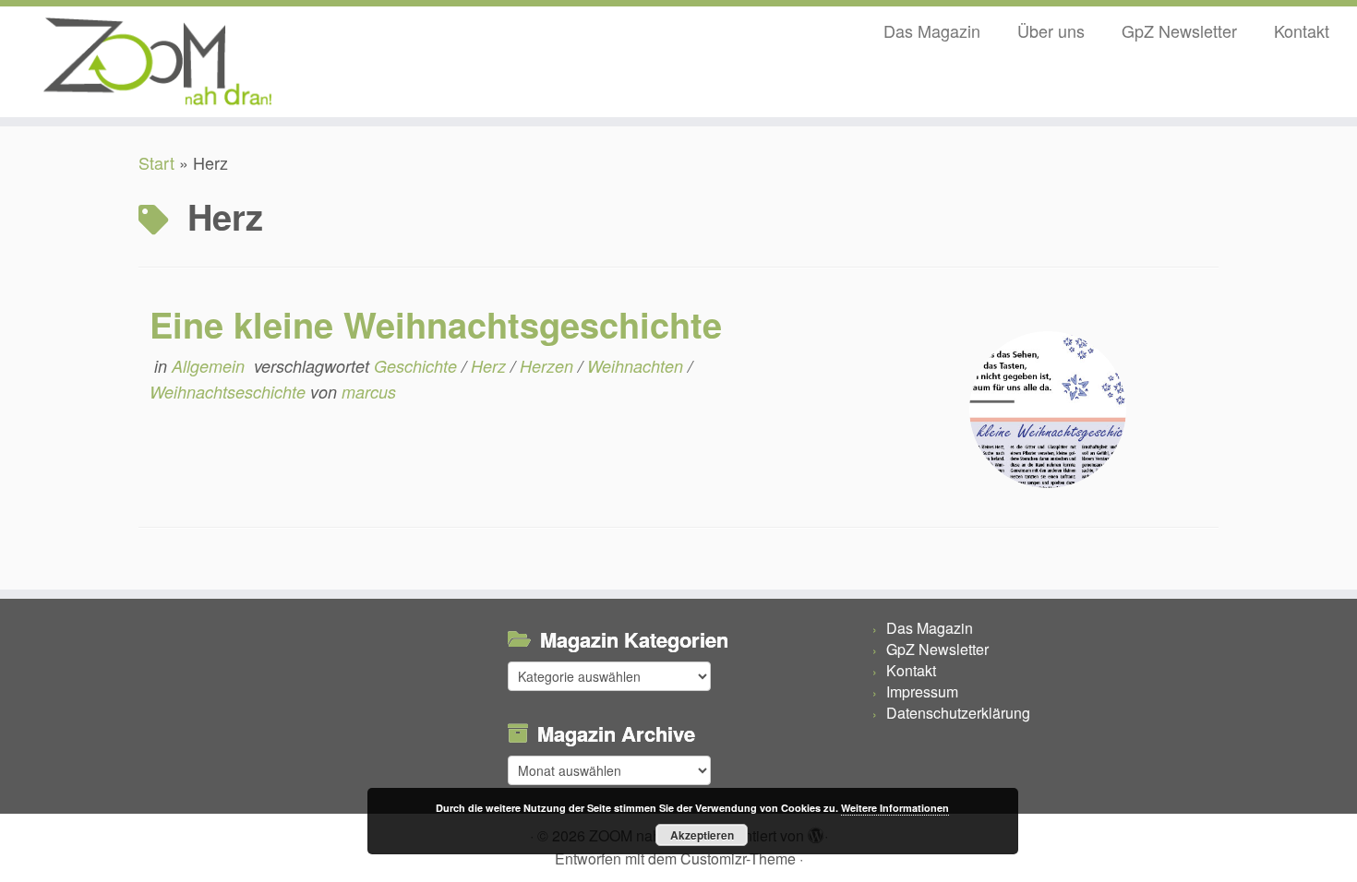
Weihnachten (637, 365)
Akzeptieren (702, 835)
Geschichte (418, 365)
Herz (490, 365)
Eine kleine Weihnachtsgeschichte (436, 324)
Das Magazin (931, 30)
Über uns (1051, 30)
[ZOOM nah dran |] (156, 62)
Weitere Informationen (895, 808)
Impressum (922, 691)
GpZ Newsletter (1179, 30)
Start (156, 162)
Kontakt (1301, 30)
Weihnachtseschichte (230, 391)
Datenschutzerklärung (958, 712)
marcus (369, 391)
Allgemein (210, 365)
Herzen (549, 365)
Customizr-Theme (738, 858)
